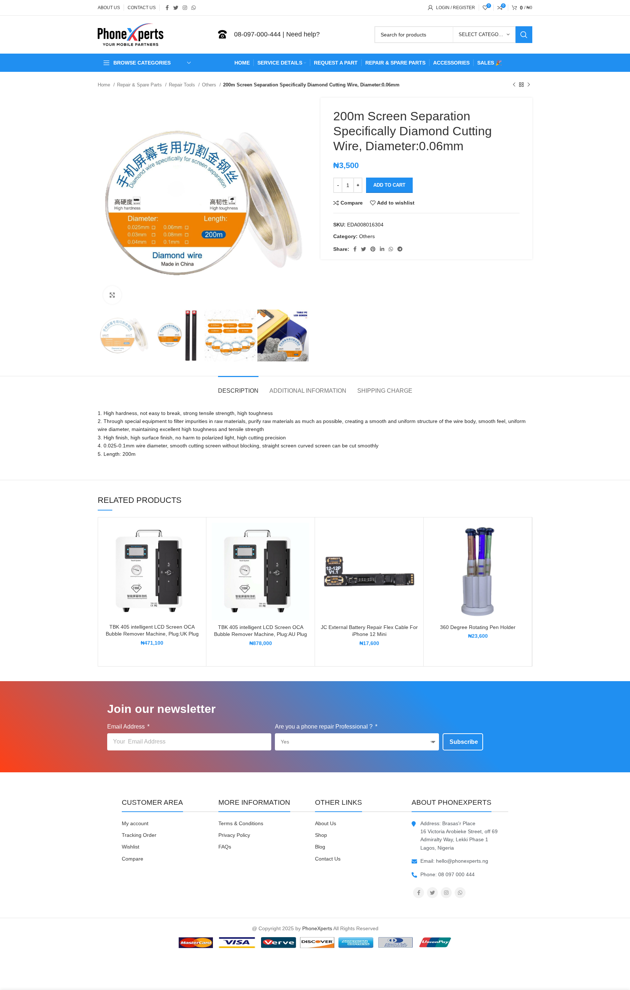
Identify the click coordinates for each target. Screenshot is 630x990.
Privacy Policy (234, 835)
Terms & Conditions (240, 823)
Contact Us (328, 859)
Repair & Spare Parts (140, 85)
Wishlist (130, 847)
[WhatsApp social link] (193, 7)
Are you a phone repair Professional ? (324, 726)
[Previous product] (514, 85)
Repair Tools (183, 85)
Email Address (126, 726)
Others (210, 85)
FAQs (224, 847)
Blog (320, 847)
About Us (325, 823)
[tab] (238, 387)
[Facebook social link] (167, 7)
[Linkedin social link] (382, 249)
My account (135, 823)
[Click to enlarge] (112, 295)
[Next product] (528, 85)
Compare (132, 859)
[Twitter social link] (175, 7)
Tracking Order (139, 835)
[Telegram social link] (400, 249)
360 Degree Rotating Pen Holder (478, 627)
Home (105, 85)
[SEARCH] (524, 34)
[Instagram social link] (184, 7)
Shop (321, 835)
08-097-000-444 (257, 34)
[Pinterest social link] (373, 249)
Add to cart (389, 185)
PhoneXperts (317, 928)
